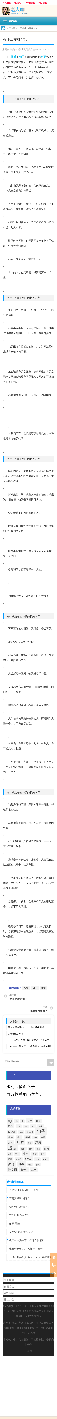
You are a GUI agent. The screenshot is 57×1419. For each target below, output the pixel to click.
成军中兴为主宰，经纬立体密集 (26, 1240)
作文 (18, 1126)
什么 (38, 1121)
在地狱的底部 (37, 1027)
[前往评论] (53, 1264)
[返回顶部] (53, 1272)
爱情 (34, 1153)
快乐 (29, 1143)
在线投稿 (9, 1293)
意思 (38, 1142)
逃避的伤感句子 (18, 999)
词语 (11, 1163)
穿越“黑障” (15, 1223)
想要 (43, 57)
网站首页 (6, 2)
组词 (28, 1158)
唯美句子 (18, 2)
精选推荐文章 (36, 1311)
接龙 (38, 1149)
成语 (12, 1147)
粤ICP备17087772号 (30, 1316)
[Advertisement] (28, 1384)
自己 (45, 1159)
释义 (33, 1170)
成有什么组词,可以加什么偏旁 (26, 1248)
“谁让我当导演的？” (20, 1207)
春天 (9, 1154)
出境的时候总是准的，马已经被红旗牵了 (32, 1257)
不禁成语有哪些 (16, 1027)
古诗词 (30, 1132)
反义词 (12, 1132)
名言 (10, 1137)
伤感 (13, 57)
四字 (27, 1137)
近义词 (12, 1170)
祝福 (10, 1159)
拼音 (31, 1149)
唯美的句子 (15, 49)
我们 (23, 1148)
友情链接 (9, 1286)
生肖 (42, 1154)
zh (22, 1121)
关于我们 (9, 1280)
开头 (10, 1142)
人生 (29, 1121)
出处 (26, 1126)
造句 (24, 1169)
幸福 (43, 1137)
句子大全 (42, 2)
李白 (17, 1154)
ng (10, 1120)
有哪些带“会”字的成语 (21, 1232)
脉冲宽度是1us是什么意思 (23, 1190)
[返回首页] (53, 1256)
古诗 (21, 1132)
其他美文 (13, 28)
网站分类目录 (19, 1311)
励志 (40, 1126)
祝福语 (19, 1159)
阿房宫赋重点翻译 (19, 1198)
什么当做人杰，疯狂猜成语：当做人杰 (30, 1039)
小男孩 (28, 1351)
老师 (37, 1159)
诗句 (22, 1164)
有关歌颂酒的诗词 (19, 1215)
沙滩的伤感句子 (39, 1011)
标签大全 (9, 1299)
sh (17, 1121)
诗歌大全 (30, 2)
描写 (46, 1148)
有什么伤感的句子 (17, 99)
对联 (35, 1137)
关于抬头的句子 (16, 1033)
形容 (20, 1142)
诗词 (30, 1164)
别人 (33, 1126)
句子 (22, 57)
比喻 (25, 1154)
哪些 (19, 1137)
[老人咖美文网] (28, 11)
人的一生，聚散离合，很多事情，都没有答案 (30, 1046)
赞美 (38, 1164)
